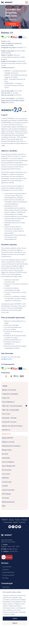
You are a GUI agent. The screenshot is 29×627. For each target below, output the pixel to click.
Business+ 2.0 (6, 434)
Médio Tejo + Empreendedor (10, 410)
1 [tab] (11, 25)
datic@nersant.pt (6, 359)
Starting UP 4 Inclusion (9, 422)
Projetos (17, 520)
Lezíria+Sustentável (8, 490)
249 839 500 (13, 551)
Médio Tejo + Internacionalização (12, 406)
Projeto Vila (5, 398)
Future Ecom (6, 474)
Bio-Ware (5, 454)
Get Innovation (6, 470)
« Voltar (4, 386)
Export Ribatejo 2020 (8, 466)
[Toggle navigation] (26, 2)
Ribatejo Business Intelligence (11, 446)
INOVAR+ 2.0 (6, 430)
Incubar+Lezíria (6, 482)
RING (3, 506)
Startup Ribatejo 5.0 (8, 402)
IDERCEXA (5, 478)
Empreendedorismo (8, 572)
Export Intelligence (8, 462)
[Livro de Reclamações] (6, 557)
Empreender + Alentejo (9, 418)
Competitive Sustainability (10, 394)
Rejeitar (14, 623)
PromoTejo (5, 498)
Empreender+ (6, 458)
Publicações (6, 587)
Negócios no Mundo (8, 442)
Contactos (22, 522)
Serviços (11, 520)
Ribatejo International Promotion (12, 426)
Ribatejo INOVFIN (7, 438)
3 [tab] (15, 25)
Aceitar (15, 618)
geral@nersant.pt (12, 549)
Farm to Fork (6, 414)
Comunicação (8, 522)
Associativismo (7, 567)
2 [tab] (13, 25)
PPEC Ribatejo (6, 494)
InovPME (5, 486)
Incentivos (5, 569)
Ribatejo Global (7, 450)
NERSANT (5, 520)
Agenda (15, 522)
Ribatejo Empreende (8, 502)
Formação (24, 520)
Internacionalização (8, 575)
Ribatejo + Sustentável (9, 390)
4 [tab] (17, 25)
